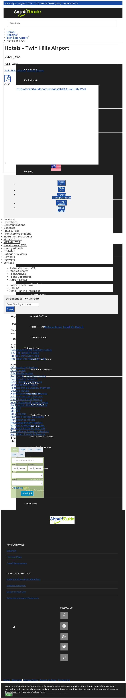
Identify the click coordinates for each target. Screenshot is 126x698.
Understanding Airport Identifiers (24, 579)
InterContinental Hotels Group (29, 402)
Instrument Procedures (18, 236)
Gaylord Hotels (19, 390)
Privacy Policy (31, 680)
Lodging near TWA (21, 285)
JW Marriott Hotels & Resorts (28, 405)
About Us (17, 680)
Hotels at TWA (16, 40)
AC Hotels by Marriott (24, 367)
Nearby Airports (13, 248)
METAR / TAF (12, 242)
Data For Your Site (16, 592)
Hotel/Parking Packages (25, 290)
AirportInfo (61, 183)
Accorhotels (18, 370)
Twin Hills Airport (17, 37)
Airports (12, 34)
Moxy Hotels (18, 414)
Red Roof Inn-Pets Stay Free (28, 358)
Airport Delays (19, 279)
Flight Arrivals (18, 273)
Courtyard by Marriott (23, 379)
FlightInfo (61, 189)
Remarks (9, 257)
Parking (14, 288)
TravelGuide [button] (61, 209)
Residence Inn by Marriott (26, 422)
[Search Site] (14, 626)
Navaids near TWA (15, 245)
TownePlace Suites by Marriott (29, 431)
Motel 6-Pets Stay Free (24, 355)
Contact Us (64, 680)
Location (9, 219)
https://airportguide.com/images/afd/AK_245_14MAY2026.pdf (55, 89)
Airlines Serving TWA (22, 268)
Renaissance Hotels (22, 419)
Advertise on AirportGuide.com (23, 598)
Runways (9, 259)
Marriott (15, 408)
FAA (7, 64)
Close (8, 695)
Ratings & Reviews (15, 254)
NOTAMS (9, 251)
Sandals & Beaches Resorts (27, 425)
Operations (11, 222)
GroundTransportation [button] (61, 196)
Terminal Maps (14, 557)
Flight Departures (21, 276)
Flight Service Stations (17, 233)
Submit (10, 309)
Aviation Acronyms (16, 585)
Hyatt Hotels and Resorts (26, 399)
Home (10, 32)
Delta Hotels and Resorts (26, 382)
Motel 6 (15, 411)
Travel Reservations (17, 563)
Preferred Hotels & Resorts (27, 416)
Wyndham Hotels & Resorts (27, 434)
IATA (7, 56)
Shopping (11, 550)
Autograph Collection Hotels (28, 376)
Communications (14, 225)
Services (9, 262)
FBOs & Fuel (11, 230)
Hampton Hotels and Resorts (28, 393)
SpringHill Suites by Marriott (27, 428)
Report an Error (48, 680)
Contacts (9, 227)
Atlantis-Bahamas (21, 373)
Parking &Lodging (61, 202)
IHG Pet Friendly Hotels (24, 353)
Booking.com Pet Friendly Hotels (31, 350)
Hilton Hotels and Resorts (26, 396)
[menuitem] (64, 32)
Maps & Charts (13, 239)
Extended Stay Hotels (24, 384)
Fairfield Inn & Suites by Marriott (30, 387)
